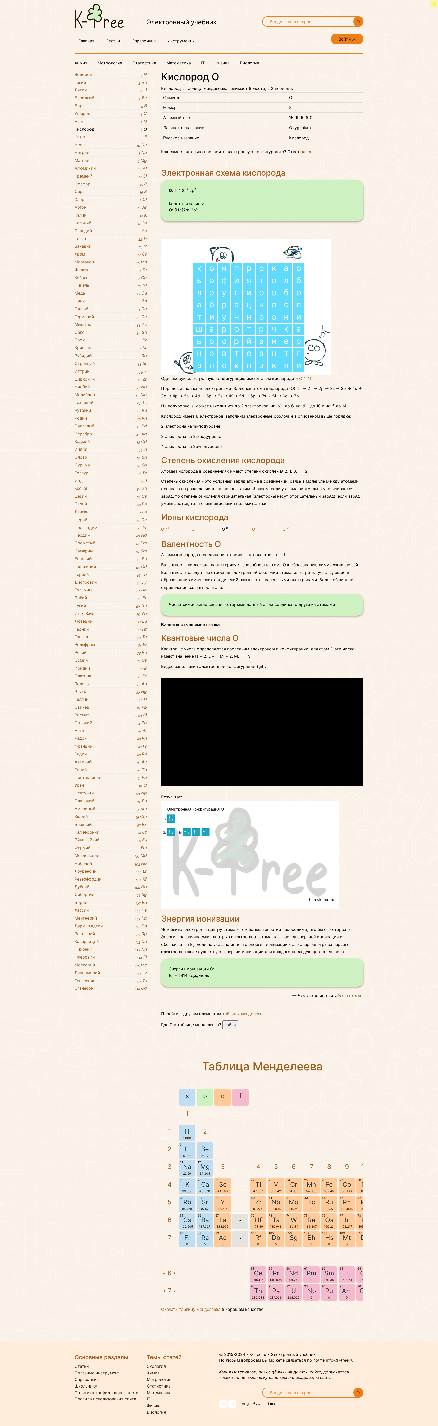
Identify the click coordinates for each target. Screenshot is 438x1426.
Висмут (111, 715)
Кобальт (111, 278)
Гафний (111, 629)
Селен (111, 332)
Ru (329, 1202)
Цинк (111, 301)
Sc (223, 1184)
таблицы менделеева (243, 1013)
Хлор (111, 199)
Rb (187, 1202)
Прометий (111, 543)
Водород (111, 74)
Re (311, 1220)
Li (187, 1149)
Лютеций (111, 621)
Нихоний (111, 949)
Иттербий (111, 613)
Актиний (111, 762)
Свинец (111, 707)
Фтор (111, 137)
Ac (223, 1237)
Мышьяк (111, 324)
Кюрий (111, 816)
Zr (258, 1202)
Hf (258, 1220)
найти (230, 1024)
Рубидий (111, 356)
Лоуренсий (111, 871)
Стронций (111, 363)
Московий (111, 965)
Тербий (111, 574)
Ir (347, 1220)
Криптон (111, 348)
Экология (156, 1366)
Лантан (111, 512)
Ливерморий (111, 973)
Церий (111, 520)
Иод (111, 481)
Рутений (111, 410)
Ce (258, 1273)
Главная (86, 40)
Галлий (111, 309)
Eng (245, 1403)
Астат (111, 731)
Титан (111, 238)
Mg (205, 1166)
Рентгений (111, 934)
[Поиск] (358, 21)
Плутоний (111, 801)
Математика (178, 62)
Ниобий (111, 387)
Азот (111, 121)
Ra (205, 1237)
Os (329, 1220)
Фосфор (111, 184)
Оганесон (111, 988)
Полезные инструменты (98, 1372)
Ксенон (111, 488)
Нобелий (111, 863)
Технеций (111, 402)
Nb (275, 1202)
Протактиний (111, 777)
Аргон (111, 207)
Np (311, 1291)
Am (347, 1291)
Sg (294, 1237)
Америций (111, 809)
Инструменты (181, 40)
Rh (347, 1202)
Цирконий (111, 379)
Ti (258, 1184)
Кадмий (111, 441)
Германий (111, 317)
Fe (329, 1184)
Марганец (111, 262)
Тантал (111, 637)
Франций (111, 746)
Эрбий (111, 598)
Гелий (111, 82)
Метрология (110, 62)
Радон (111, 738)
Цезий (111, 496)
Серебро (111, 434)
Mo (293, 1202)
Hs (329, 1237)
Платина (111, 676)
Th (258, 1291)
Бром (111, 340)
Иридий (111, 668)
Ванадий (111, 246)
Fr (187, 1237)
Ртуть (111, 691)
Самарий (111, 551)
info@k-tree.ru (339, 1360)
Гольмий (111, 590)
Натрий (111, 152)
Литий (111, 90)
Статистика (144, 62)
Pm (311, 1273)
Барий (111, 504)
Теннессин (111, 981)
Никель (111, 285)
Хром (111, 254)
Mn (311, 1184)
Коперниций (111, 941)
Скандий (111, 231)
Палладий (111, 426)
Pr (276, 1273)
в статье (353, 995)
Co (347, 1184)
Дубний (111, 887)
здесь (306, 151)
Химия (81, 62)
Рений (111, 652)
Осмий (111, 660)
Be (205, 1149)
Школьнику (86, 1386)
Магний (111, 160)
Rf (258, 1237)
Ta (276, 1220)
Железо (111, 270)
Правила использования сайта (105, 1398)
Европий (111, 559)
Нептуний (111, 793)
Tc (311, 1202)
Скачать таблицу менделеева (191, 1309)
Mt (347, 1237)
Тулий (111, 606)
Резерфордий (111, 879)
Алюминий (111, 168)
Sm (329, 1273)
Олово (111, 457)
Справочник (144, 40)
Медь (111, 293)
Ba (205, 1220)
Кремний (111, 176)
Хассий (111, 910)
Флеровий (111, 957)
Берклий (111, 824)
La (222, 1220)
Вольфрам (111, 645)
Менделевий (111, 855)
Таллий (111, 699)
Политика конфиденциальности (107, 1392)
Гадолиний (111, 567)
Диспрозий (111, 582)
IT (203, 62)
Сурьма (111, 465)
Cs (187, 1220)
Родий (111, 418)
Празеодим (111, 528)
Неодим (111, 535)
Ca (205, 1184)
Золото (111, 684)
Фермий (111, 848)
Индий (111, 449)
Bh (311, 1237)
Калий (111, 215)
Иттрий (111, 371)
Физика (222, 62)
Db (276, 1237)
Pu (329, 1291)
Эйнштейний (111, 840)
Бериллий (111, 98)
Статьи (113, 40)
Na (187, 1166)
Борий (111, 902)
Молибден (111, 395)
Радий (111, 754)
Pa (276, 1291)
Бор (111, 106)
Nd (293, 1273)
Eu (347, 1273)
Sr (205, 1202)
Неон (111, 145)
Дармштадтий (111, 926)
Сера (111, 191)
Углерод (111, 113)
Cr (293, 1184)
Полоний (111, 723)
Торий (111, 770)
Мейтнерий (111, 918)
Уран (111, 785)
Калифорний (111, 832)
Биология (249, 62)
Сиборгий (111, 894)
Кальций (111, 223)
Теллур (111, 473)
